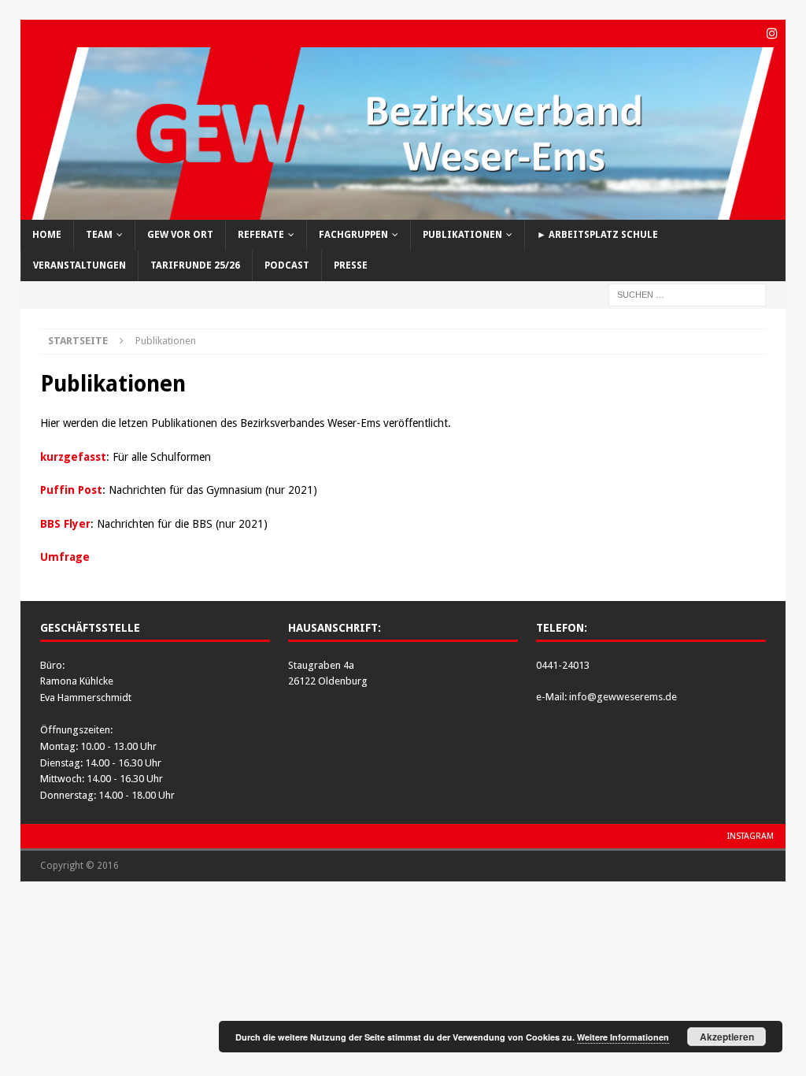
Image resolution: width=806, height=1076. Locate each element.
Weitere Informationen (623, 1037)
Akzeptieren (727, 1037)
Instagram (750, 836)
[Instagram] (772, 33)
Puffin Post (71, 490)
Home (46, 234)
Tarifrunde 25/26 (195, 265)
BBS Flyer (65, 524)
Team (99, 234)
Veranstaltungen (79, 265)
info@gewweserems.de (623, 697)
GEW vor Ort (180, 234)
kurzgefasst (73, 457)
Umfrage (65, 557)
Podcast (286, 265)
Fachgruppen (353, 234)
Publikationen (462, 234)
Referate (261, 234)
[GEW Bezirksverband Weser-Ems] (403, 210)
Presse (351, 265)
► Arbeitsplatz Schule (597, 234)
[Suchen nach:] (687, 294)
